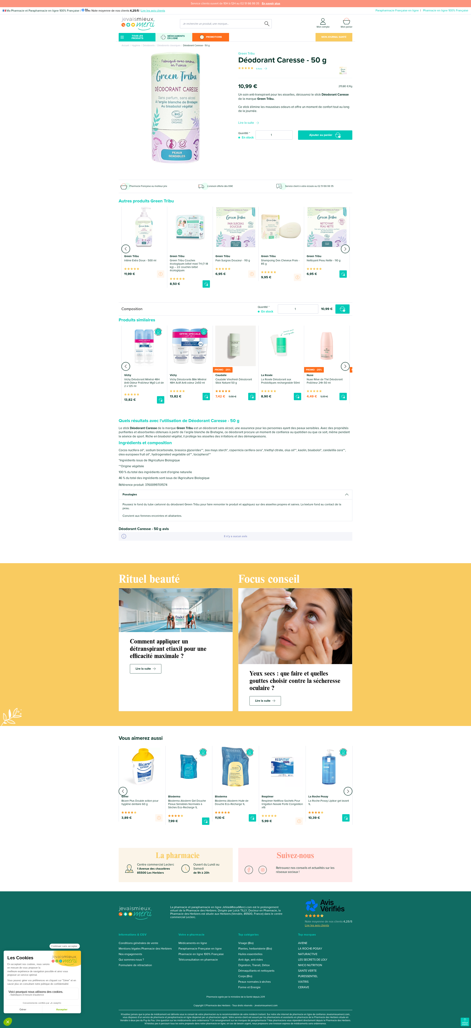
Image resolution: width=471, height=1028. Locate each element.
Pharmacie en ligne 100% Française (445, 10)
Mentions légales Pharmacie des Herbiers (145, 948)
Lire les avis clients (153, 11)
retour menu (465, 1023)
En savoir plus (271, 3)
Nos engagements (130, 954)
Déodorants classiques (168, 45)
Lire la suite (246, 123)
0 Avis (259, 68)
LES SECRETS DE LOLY (312, 960)
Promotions (214, 37)
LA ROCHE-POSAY (310, 948)
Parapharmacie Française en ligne (397, 10)
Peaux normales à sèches (254, 982)
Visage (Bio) (246, 943)
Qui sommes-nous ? (131, 960)
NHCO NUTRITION (310, 965)
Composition (131, 309)
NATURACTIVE (307, 954)
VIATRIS (303, 982)
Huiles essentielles (250, 954)
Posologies (130, 494)
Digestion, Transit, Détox (254, 965)
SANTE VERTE (307, 971)
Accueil (125, 45)
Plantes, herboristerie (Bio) (255, 948)
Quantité (243, 133)
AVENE (302, 943)
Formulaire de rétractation (135, 965)
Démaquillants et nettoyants (256, 971)
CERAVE (303, 987)
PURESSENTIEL (308, 976)
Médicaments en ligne (176, 37)
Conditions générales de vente (138, 943)
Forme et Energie (249, 987)
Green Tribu (246, 53)
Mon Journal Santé (333, 37)
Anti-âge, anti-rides (250, 960)
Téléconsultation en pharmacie (198, 960)
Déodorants (149, 45)
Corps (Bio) (245, 976)
